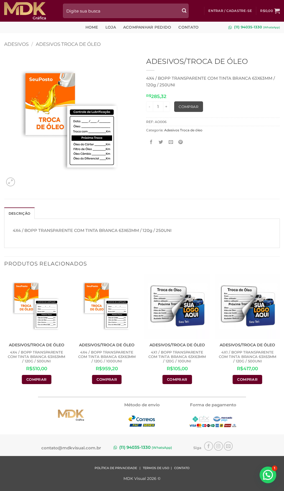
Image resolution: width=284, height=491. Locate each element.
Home (91, 27)
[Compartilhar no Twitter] (161, 142)
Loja (110, 27)
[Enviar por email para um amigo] (171, 142)
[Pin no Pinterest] (180, 142)
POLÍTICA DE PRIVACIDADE (116, 468)
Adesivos (16, 44)
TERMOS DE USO (156, 468)
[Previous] (4, 332)
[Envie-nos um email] (228, 446)
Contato (188, 27)
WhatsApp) (272, 27)
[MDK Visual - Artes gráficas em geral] (29, 11)
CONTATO (181, 468)
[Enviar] (184, 10)
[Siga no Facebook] (208, 446)
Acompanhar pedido (147, 27)
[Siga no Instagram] (218, 446)
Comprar (188, 106)
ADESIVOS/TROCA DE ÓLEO (36, 344)
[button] (230, 10)
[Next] (279, 332)
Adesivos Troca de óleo (68, 44)
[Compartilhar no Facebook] (151, 142)
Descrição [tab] (19, 213)
